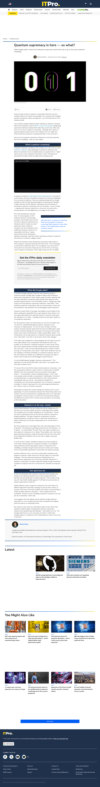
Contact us (55, 766)
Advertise (66, 10)
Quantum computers (21, 150)
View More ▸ (50, 721)
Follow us (50, 109)
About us (30, 766)
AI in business (44, 13)
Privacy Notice (28, 275)
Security (47, 10)
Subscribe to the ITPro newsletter (28, 13)
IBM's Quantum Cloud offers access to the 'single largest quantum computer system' (54, 226)
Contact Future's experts (10, 766)
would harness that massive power (40, 196)
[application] (37, 176)
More (72, 10)
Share (18, 109)
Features (64, 57)
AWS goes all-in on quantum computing (54, 220)
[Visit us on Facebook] (5, 757)
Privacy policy (7, 769)
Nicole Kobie (42, 57)
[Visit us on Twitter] (11, 757)
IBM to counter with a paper (44, 126)
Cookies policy (56, 769)
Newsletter (57, 109)
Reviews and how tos (56, 13)
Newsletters (79, 769)
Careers (29, 772)
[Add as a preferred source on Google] (8, 744)
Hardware (29, 10)
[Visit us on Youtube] (18, 757)
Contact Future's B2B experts (60, 772)
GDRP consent (7, 772)
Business (15, 10)
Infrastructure (38, 10)
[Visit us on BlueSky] (23, 757)
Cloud (21, 10)
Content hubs (56, 10)
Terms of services (38, 274)
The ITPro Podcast (70, 13)
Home (5, 39)
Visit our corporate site (60, 738)
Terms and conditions (82, 766)
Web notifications (32, 769)
